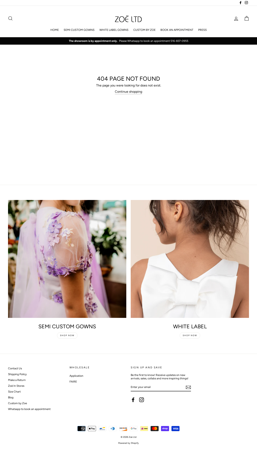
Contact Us (15, 368)
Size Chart (14, 391)
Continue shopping (128, 91)
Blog (10, 397)
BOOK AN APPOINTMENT (176, 30)
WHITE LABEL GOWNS (113, 30)
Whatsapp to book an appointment (29, 409)
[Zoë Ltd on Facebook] (133, 399)
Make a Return (17, 380)
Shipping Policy (17, 374)
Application (76, 375)
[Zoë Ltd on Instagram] (141, 399)
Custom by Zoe (17, 403)
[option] (128, 41)
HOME (54, 30)
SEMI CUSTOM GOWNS (79, 30)
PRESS (202, 30)
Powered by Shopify (128, 443)
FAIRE (73, 381)
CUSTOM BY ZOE (144, 30)
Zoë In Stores (16, 385)
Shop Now (67, 335)
